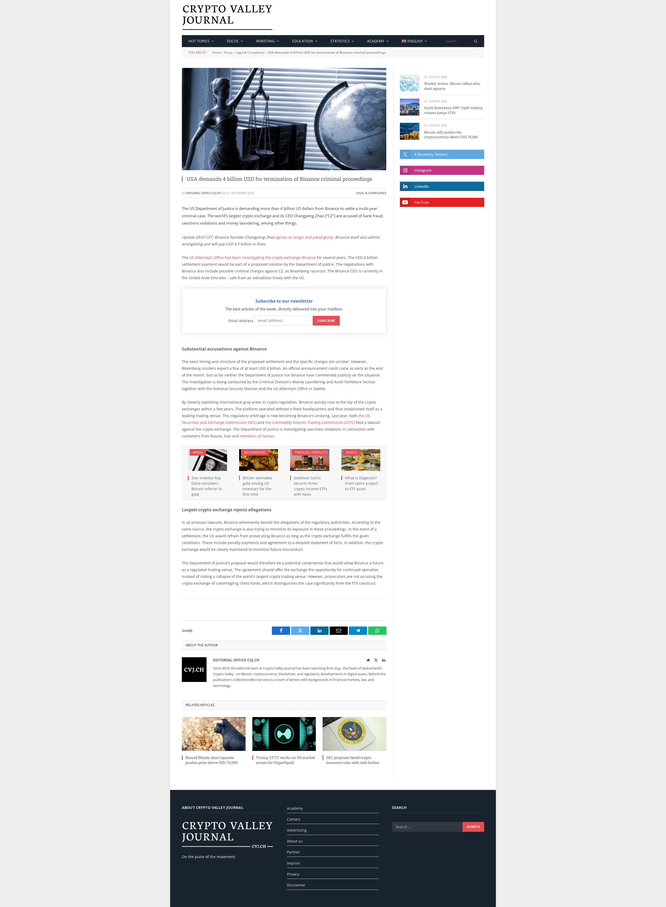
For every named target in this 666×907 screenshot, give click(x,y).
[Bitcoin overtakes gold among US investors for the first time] (258, 460)
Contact (293, 819)
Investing (265, 41)
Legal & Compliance (250, 52)
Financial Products (311, 452)
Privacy (293, 874)
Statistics (340, 41)
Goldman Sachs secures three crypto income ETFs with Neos (310, 486)
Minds (198, 452)
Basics (351, 452)
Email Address (240, 320)
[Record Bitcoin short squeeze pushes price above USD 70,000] (214, 734)
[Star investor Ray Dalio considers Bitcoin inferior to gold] (207, 460)
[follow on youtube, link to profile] (442, 202)
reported (317, 271)
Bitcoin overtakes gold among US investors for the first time (257, 486)
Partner (293, 851)
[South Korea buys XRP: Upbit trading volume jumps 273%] (409, 107)
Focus (233, 41)
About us (295, 841)
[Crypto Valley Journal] (227, 17)
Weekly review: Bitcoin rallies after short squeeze (452, 86)
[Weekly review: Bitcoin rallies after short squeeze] (409, 82)
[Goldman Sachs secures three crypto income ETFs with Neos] (309, 460)
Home (216, 52)
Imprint (293, 863)
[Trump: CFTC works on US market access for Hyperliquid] (284, 734)
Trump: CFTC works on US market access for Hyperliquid (285, 760)
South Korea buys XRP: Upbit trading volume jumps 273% (453, 110)
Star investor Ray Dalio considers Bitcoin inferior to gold (206, 486)
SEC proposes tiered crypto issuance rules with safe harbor (353, 760)
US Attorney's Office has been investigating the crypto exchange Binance (252, 257)
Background (255, 452)
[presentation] (475, 41)
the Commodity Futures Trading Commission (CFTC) (309, 422)
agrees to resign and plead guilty (304, 237)
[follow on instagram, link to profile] (442, 170)
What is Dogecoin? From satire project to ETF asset (361, 483)
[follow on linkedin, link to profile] (442, 186)
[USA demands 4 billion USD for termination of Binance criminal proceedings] (284, 119)
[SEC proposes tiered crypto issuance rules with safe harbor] (354, 734)
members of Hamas (257, 435)
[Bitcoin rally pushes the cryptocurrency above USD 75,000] (409, 131)
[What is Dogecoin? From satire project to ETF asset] (361, 460)
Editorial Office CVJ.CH (203, 193)
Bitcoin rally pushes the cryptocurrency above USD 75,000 (451, 134)
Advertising (297, 830)
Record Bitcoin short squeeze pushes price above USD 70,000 (211, 760)
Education (302, 41)
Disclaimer (296, 885)
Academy (375, 41)
